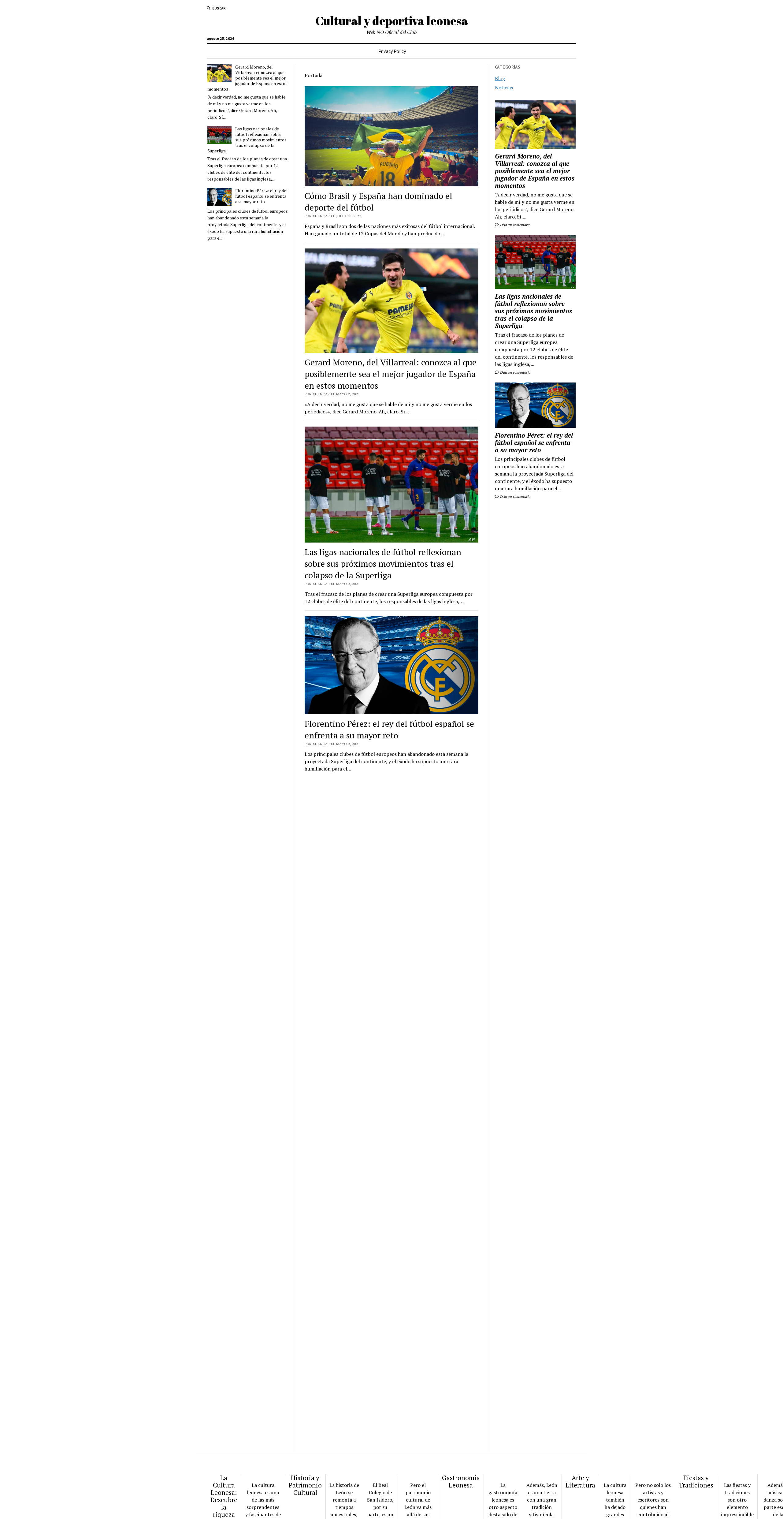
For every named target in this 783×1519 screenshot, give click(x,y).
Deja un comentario (514, 224)
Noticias (504, 87)
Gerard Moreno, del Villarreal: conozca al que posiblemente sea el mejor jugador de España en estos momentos (247, 78)
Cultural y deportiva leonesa (391, 20)
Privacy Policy (392, 51)
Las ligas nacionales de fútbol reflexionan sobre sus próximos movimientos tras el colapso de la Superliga (247, 140)
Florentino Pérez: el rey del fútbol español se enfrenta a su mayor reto (261, 196)
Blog (500, 78)
